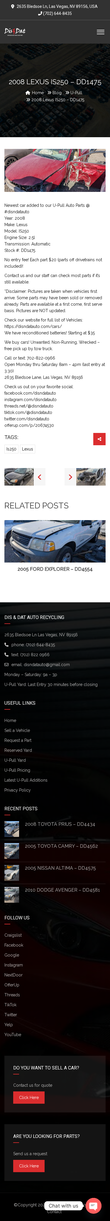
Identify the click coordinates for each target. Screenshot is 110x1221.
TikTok (10, 1004)
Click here (29, 1097)
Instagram (13, 965)
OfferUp (11, 985)
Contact (54, 1211)
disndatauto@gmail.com (47, 664)
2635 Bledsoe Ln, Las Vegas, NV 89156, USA (57, 6)
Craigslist (13, 935)
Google (11, 955)
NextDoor (13, 975)
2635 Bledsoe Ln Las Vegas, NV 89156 (41, 634)
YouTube (12, 1034)
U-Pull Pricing (17, 770)
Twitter (10, 1014)
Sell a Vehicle (17, 730)
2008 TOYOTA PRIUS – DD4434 (60, 824)
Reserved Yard (18, 750)
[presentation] (12, 546)
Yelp (8, 1024)
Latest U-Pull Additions (26, 780)
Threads (12, 995)
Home (10, 720)
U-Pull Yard (15, 760)
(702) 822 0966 (35, 654)
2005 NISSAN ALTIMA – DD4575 (60, 868)
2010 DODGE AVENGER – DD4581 (62, 890)
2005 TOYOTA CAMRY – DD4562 (61, 846)
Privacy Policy (17, 790)
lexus (27, 449)
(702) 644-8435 (57, 13)
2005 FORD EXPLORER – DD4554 (55, 569)
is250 (11, 449)
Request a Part (17, 740)
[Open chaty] (93, 1206)
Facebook (13, 945)
